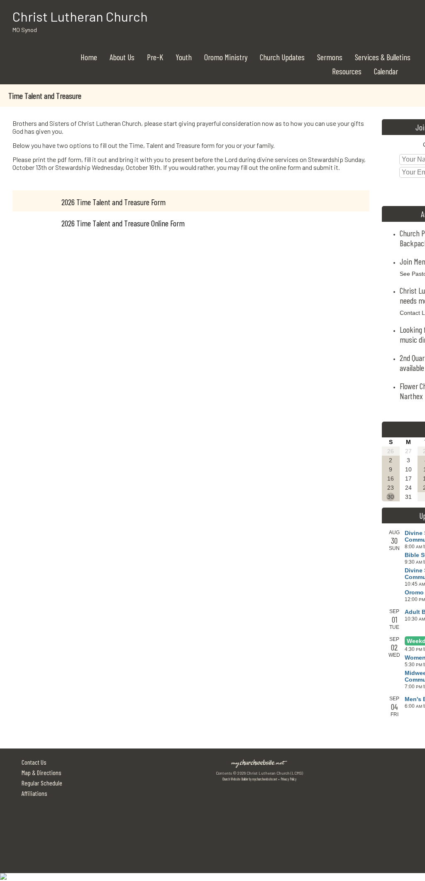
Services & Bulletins (382, 57)
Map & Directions (40, 772)
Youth (184, 57)
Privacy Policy (288, 779)
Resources (346, 71)
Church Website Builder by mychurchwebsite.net (249, 779)
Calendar (386, 71)
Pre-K (155, 57)
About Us (122, 57)
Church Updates (282, 57)
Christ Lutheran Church (80, 16)
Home (89, 57)
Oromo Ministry (225, 57)
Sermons (329, 57)
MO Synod (24, 29)
